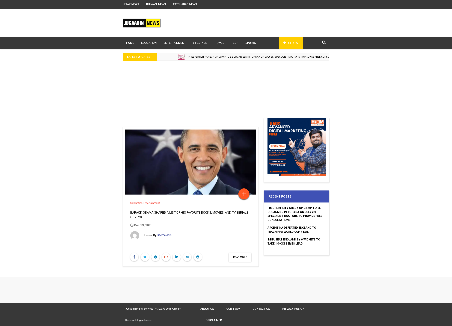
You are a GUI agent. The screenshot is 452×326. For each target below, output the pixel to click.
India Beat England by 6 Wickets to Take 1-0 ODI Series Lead (293, 241)
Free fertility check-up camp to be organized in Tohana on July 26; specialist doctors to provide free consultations (251, 56)
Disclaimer (214, 320)
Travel (219, 43)
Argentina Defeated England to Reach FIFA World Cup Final (291, 229)
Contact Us (261, 308)
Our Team (233, 308)
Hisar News (131, 4)
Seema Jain (164, 235)
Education (149, 43)
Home (130, 43)
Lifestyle (200, 43)
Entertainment (175, 43)
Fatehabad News (185, 4)
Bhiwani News (156, 4)
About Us (207, 308)
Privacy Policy (293, 308)
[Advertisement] (226, 91)
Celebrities (136, 203)
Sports (250, 43)
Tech (234, 43)
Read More (240, 257)
